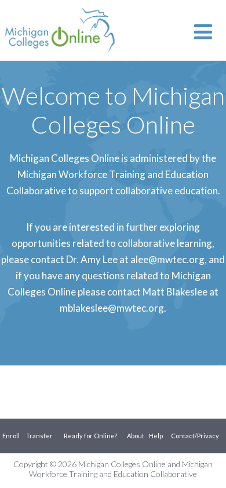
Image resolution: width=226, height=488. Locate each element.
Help (156, 435)
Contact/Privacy (195, 435)
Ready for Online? (90, 435)
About (135, 435)
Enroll (11, 435)
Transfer (39, 435)
